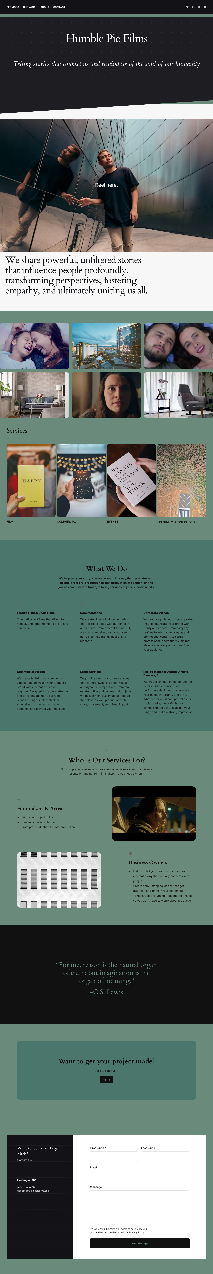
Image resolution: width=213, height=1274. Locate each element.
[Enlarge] (64, 327)
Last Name (148, 1148)
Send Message (139, 1243)
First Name (98, 1148)
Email (94, 1167)
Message (97, 1187)
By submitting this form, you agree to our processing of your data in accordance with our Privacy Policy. (118, 1230)
